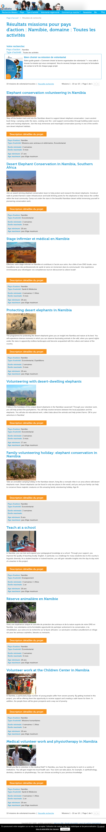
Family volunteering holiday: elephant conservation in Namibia (51, 454)
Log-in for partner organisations (90, 823)
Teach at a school (21, 528)
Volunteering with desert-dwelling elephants (44, 381)
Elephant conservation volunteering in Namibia (46, 93)
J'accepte (65, 829)
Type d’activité (32, 12)
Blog (96, 12)
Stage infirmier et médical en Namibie (38, 239)
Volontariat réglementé (50, 12)
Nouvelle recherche (46, 84)
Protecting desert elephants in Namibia (39, 310)
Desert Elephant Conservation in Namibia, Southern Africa (49, 166)
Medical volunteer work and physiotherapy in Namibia (51, 742)
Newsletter (87, 12)
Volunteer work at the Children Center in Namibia (47, 670)
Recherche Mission (10, 12)
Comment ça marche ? (71, 12)
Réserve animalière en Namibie (32, 599)
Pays (22, 12)
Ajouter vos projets (71, 823)
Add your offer (59, 823)
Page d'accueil (12, 18)
